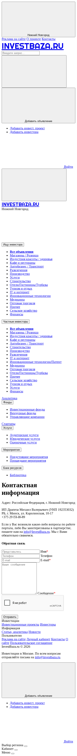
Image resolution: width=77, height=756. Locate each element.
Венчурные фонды (23, 413)
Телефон (46, 556)
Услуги (15, 277)
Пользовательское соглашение (31, 643)
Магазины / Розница (24, 255)
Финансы (16, 314)
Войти (68, 166)
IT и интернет (19, 292)
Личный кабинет (38, 639)
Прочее (15, 307)
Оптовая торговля (22, 303)
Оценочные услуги (23, 442)
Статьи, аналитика (15, 632)
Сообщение (46, 593)
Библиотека (18, 475)
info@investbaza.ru (47, 657)
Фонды (7, 402)
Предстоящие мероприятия (29, 457)
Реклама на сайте (14, 39)
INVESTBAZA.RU (33, 46)
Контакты (48, 39)
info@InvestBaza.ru (37, 531)
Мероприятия (11, 449)
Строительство (20, 281)
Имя (44, 551)
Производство (20, 274)
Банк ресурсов (12, 467)
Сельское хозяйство (23, 310)
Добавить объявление (38, 121)
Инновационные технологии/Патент (36, 362)
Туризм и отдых (21, 288)
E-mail (45, 560)
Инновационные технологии (30, 296)
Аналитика (9, 398)
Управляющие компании (27, 417)
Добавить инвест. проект (27, 128)
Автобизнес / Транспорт (27, 266)
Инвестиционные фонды (27, 409)
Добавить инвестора (24, 132)
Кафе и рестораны (22, 262)
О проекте (33, 39)
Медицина (17, 299)
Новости (35, 632)
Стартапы (8, 424)
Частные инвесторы (15, 321)
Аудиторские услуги (24, 435)
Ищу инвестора (12, 244)
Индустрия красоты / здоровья (31, 259)
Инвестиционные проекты (20, 624)
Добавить (38, 695)
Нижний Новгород (38, 35)
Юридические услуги (25, 438)
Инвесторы (48, 624)
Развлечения (18, 270)
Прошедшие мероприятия (28, 460)
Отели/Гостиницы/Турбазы (29, 285)
